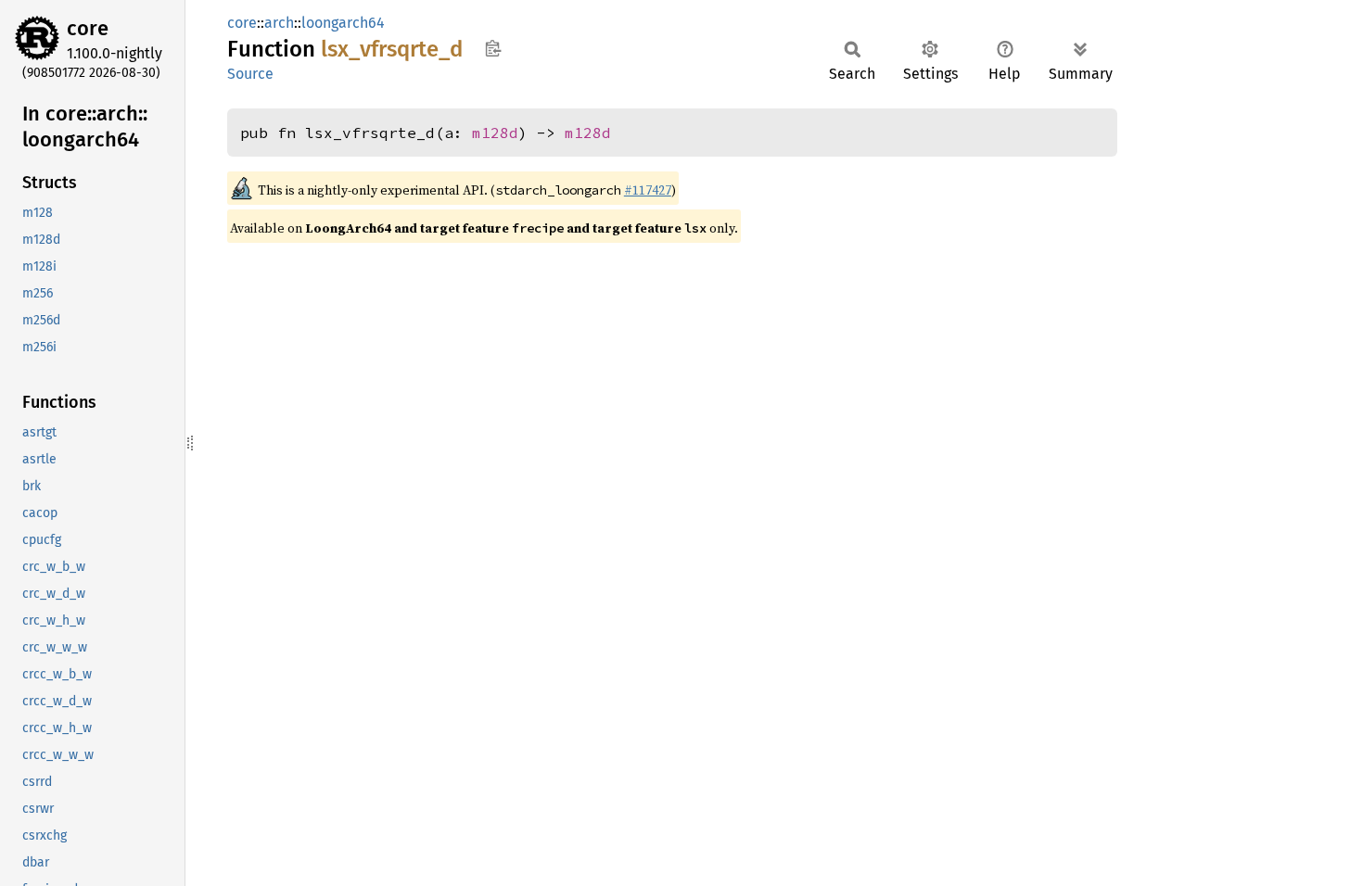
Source (250, 73)
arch (279, 23)
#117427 (647, 190)
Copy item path (493, 48)
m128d (495, 132)
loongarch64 (343, 23)
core (87, 28)
